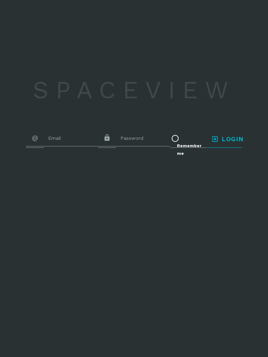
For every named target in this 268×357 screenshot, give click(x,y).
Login (230, 139)
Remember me (189, 149)
